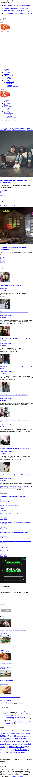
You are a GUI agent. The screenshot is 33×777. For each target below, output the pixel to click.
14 (17, 486)
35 (22, 487)
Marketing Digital (25, 128)
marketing (29, 744)
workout (18, 752)
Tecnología (10, 130)
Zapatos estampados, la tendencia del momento (10, 697)
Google (8, 744)
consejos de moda (20, 733)
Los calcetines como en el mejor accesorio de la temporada (14, 475)
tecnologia (25, 750)
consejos (4, 733)
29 (11, 487)
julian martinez (4, 288)
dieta (30, 736)
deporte (20, 736)
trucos (14, 752)
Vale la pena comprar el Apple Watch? (14, 10)
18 (24, 486)
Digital (2, 128)
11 (12, 486)
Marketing (16, 128)
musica (12, 747)
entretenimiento (5, 741)
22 (31, 486)
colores (24, 730)
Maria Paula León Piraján (7, 315)
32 (16, 487)
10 (10, 486)
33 (18, 487)
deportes (26, 736)
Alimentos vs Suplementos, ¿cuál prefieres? (16, 8)
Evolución (10, 128)
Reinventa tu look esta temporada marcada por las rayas (14, 312)
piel (1, 750)
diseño (2, 738)
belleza (13, 730)
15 (19, 486)
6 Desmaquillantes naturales (6, 663)
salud (18, 749)
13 (15, 486)
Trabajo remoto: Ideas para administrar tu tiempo (10, 550)
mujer (7, 747)
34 (20, 487)
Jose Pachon (3, 500)
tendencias (4, 752)
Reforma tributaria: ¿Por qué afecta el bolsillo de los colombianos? (14, 532)
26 (6, 487)
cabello (16, 730)
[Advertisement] (16, 50)
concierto (28, 730)
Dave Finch (3, 508)
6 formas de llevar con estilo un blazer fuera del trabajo (14, 395)
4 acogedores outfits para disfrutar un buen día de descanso (14, 448)
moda (2, 746)
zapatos (23, 752)
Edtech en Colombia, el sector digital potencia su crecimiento (13, 496)
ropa (13, 750)
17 (22, 486)
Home (1, 121)
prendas (4, 749)
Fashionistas (7, 121)
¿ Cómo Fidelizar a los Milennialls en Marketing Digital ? (13, 181)
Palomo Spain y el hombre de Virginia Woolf (11, 285)
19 (26, 486)
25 (4, 487)
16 (20, 486)
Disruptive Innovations (17, 776)
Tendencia (17, 206)
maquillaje (23, 744)
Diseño (2, 206)
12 (13, 486)
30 (13, 487)
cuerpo (27, 733)
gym (12, 744)
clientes (20, 730)
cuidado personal (8, 735)
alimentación (7, 730)
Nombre (4, 598)
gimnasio (3, 744)
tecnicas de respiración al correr (7, 680)
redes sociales (9, 749)
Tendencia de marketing (19, 130)
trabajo (10, 752)
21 (29, 486)
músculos (19, 746)
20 (27, 486)
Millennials (3, 130)
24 (2, 487)
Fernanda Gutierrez (5, 667)
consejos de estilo (13, 733)
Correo (3, 604)
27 (7, 487)
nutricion (27, 747)
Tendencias (30, 130)
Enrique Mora (4, 684)
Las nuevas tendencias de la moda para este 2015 (17, 12)
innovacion (11, 206)
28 (9, 487)
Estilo (5, 128)
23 (0, 487)
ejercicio (7, 738)
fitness (24, 741)
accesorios (2, 730)
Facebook (18, 741)
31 (14, 487)
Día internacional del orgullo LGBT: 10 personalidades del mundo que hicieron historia (17, 718)
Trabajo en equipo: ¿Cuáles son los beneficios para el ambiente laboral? (15, 513)
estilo (13, 741)
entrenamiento (21, 738)
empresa (13, 738)
